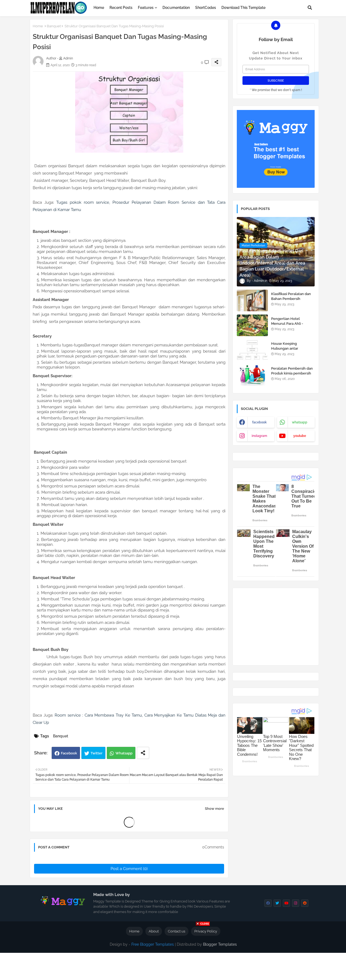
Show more (214, 809)
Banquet (54, 26)
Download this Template (243, 7)
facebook (259, 422)
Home (99, 7)
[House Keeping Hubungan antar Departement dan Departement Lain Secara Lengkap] (252, 350)
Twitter (96, 753)
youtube (299, 436)
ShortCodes (205, 7)
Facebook (69, 753)
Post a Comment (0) (129, 868)
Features (146, 7)
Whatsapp (123, 753)
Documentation (176, 7)
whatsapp (299, 422)
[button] (309, 7)
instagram (259, 436)
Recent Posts (120, 7)
